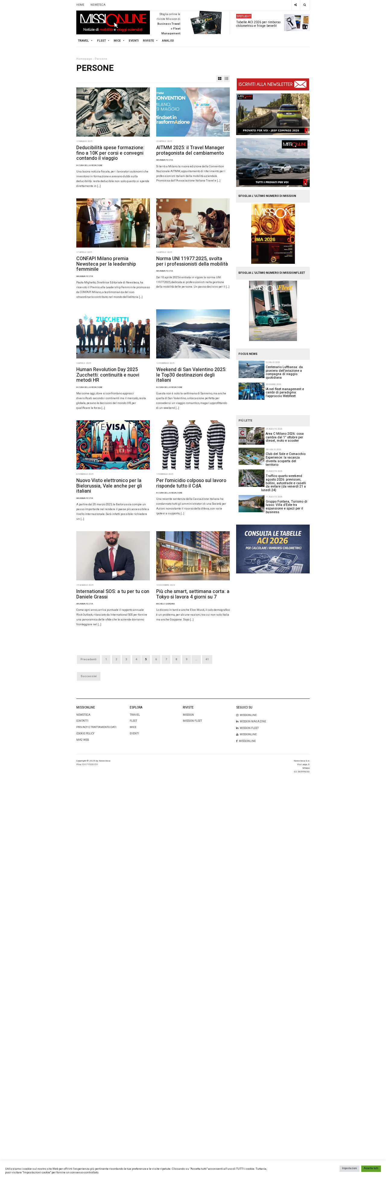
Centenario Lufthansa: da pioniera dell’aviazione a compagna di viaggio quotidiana (284, 372)
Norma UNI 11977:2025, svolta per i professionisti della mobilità (192, 261)
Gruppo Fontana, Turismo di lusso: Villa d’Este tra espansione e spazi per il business (286, 506)
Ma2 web (82, 740)
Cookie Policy (85, 734)
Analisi (168, 41)
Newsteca (83, 715)
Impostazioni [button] (349, 1168)
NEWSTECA (98, 5)
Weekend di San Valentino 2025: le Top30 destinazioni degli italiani (191, 375)
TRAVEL (83, 41)
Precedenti (88, 659)
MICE (117, 41)
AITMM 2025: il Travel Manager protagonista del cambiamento (190, 150)
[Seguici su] (295, 5)
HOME (80, 5)
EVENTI (134, 734)
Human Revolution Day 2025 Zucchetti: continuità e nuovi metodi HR (107, 375)
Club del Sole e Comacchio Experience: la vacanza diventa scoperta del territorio (285, 459)
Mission (188, 715)
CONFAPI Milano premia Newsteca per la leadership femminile (106, 264)
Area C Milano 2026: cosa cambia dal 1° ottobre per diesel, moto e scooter (285, 437)
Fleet (133, 721)
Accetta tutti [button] (371, 1168)
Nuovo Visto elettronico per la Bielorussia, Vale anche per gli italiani (109, 486)
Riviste (148, 41)
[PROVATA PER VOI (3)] (273, 162)
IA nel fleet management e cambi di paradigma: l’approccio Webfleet (285, 392)
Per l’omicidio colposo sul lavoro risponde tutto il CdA (191, 483)
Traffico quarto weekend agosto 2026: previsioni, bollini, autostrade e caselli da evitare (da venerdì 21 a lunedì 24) (283, 483)
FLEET (101, 41)
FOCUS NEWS (248, 354)
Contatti (82, 721)
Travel (135, 715)
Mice (133, 727)
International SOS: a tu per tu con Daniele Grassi (112, 594)
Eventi (134, 41)
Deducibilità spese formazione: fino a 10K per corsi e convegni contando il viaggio (110, 153)
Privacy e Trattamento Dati (96, 727)
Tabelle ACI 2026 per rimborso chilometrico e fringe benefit (258, 24)
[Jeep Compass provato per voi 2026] (273, 114)
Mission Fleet (192, 721)
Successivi (89, 676)
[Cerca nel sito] (304, 5)
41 (207, 659)
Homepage (84, 59)
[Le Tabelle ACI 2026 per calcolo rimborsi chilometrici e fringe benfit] (273, 549)
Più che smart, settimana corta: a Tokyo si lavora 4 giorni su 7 (192, 594)
